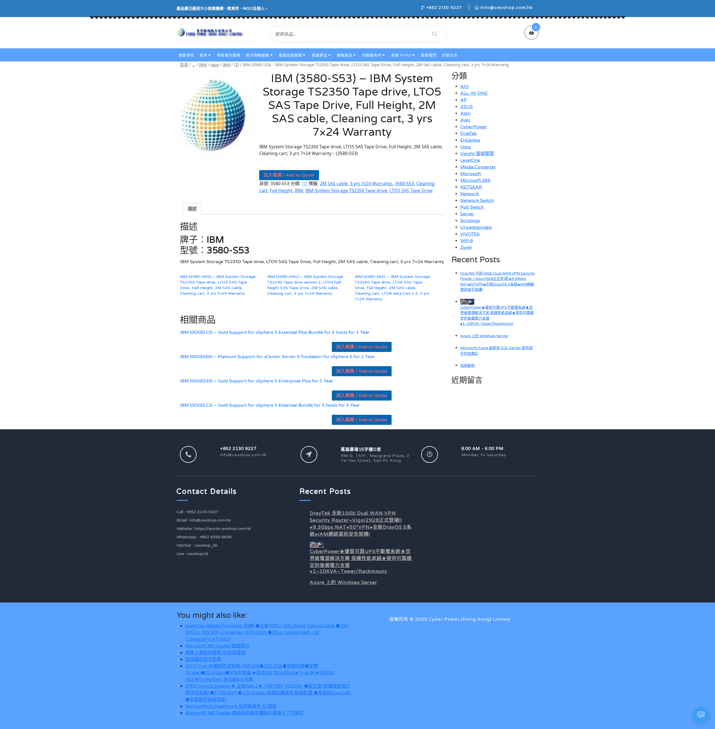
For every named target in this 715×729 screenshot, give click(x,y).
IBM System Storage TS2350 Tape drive (346, 190)
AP (463, 100)
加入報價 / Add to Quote (289, 175)
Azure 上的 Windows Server (484, 336)
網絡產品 (344, 55)
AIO (464, 86)
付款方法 (449, 55)
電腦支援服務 (290, 55)
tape (214, 64)
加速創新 (467, 365)
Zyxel (466, 247)
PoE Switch (472, 207)
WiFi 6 (466, 241)
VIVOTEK (470, 234)
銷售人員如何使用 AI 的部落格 (215, 652)
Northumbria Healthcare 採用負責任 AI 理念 (231, 706)
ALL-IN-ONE (474, 93)
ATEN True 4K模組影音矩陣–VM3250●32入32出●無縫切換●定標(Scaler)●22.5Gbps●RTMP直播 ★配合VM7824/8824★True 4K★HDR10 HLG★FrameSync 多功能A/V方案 (259, 672)
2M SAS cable (334, 183)
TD (236, 64)
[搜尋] (434, 34)
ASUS (466, 106)
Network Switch (477, 200)
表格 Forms (401, 55)
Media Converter (478, 167)
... (193, 64)
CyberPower (473, 127)
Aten (465, 113)
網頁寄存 (186, 55)
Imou (465, 147)
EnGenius (470, 140)
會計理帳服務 (257, 55)
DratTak (468, 133)
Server (467, 214)
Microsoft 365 (475, 180)
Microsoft (470, 174)
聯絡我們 (429, 55)
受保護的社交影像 (203, 659)
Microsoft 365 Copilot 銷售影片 (217, 646)
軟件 (204, 55)
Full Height (281, 190)
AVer (465, 120)
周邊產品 (319, 55)
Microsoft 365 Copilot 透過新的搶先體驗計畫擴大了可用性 (244, 713)
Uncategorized (476, 227)
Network (469, 194)
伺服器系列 (372, 55)
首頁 (184, 64)
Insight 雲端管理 (477, 153)
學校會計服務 (228, 55)
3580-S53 (404, 183)
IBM (203, 64)
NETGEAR (471, 187)
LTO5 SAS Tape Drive (411, 190)
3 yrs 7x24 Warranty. (371, 183)
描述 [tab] (192, 209)
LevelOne (470, 160)
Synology (470, 220)
